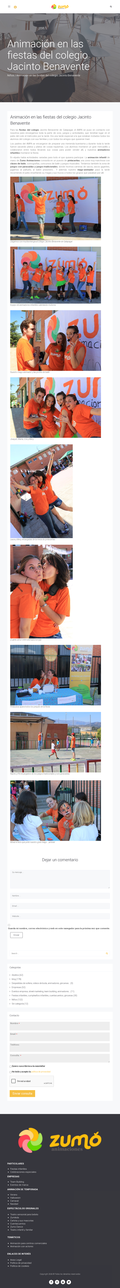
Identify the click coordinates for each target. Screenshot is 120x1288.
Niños (10, 75)
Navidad (14, 1204)
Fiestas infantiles (18, 1169)
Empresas (16, 987)
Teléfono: (15, 1045)
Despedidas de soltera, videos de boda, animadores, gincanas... (41, 983)
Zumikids (14, 1217)
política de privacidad (40, 1072)
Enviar (16, 935)
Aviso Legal (16, 1260)
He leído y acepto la (30, 1072)
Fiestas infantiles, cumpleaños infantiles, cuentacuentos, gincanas (42, 995)
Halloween (15, 1197)
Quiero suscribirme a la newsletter (28, 1066)
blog (14, 979)
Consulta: (15, 1055)
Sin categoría (18, 1004)
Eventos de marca (19, 1185)
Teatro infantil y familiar (21, 1230)
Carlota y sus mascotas (22, 1220)
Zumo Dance (16, 1226)
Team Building (17, 1181)
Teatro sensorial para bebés (24, 1214)
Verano (13, 1194)
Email (13, 1034)
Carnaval (14, 1201)
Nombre (15, 1023)
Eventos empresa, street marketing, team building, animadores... (41, 991)
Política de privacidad (20, 1263)
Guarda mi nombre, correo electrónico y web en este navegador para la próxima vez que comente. (59, 928)
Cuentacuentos (17, 1223)
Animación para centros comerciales (28, 1243)
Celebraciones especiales (23, 1172)
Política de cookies (19, 1266)
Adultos (15, 975)
